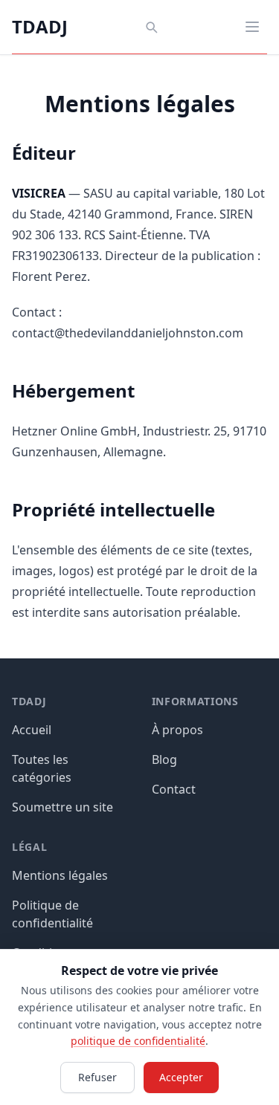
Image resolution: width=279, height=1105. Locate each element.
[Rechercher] (151, 26)
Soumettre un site (62, 807)
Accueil (31, 730)
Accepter (181, 1077)
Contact (174, 789)
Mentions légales (60, 875)
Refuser (97, 1077)
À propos (177, 730)
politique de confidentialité (138, 1041)
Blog (164, 759)
